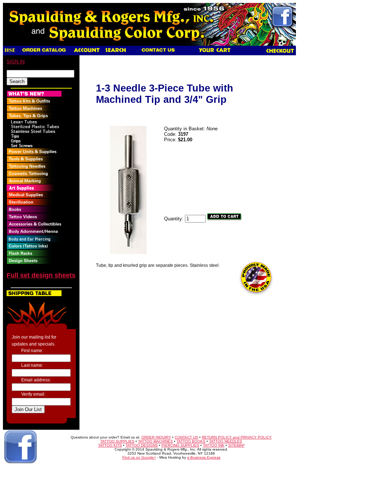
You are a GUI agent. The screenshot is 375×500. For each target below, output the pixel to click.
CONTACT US (186, 437)
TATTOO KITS (110, 445)
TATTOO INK (213, 445)
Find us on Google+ (139, 457)
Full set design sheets (41, 275)
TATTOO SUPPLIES (117, 441)
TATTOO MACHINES (155, 441)
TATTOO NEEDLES (225, 441)
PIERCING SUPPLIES (180, 445)
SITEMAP (236, 445)
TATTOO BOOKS (191, 441)
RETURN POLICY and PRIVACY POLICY (237, 437)
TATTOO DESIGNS (142, 445)
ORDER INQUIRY (156, 437)
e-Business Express (203, 457)
